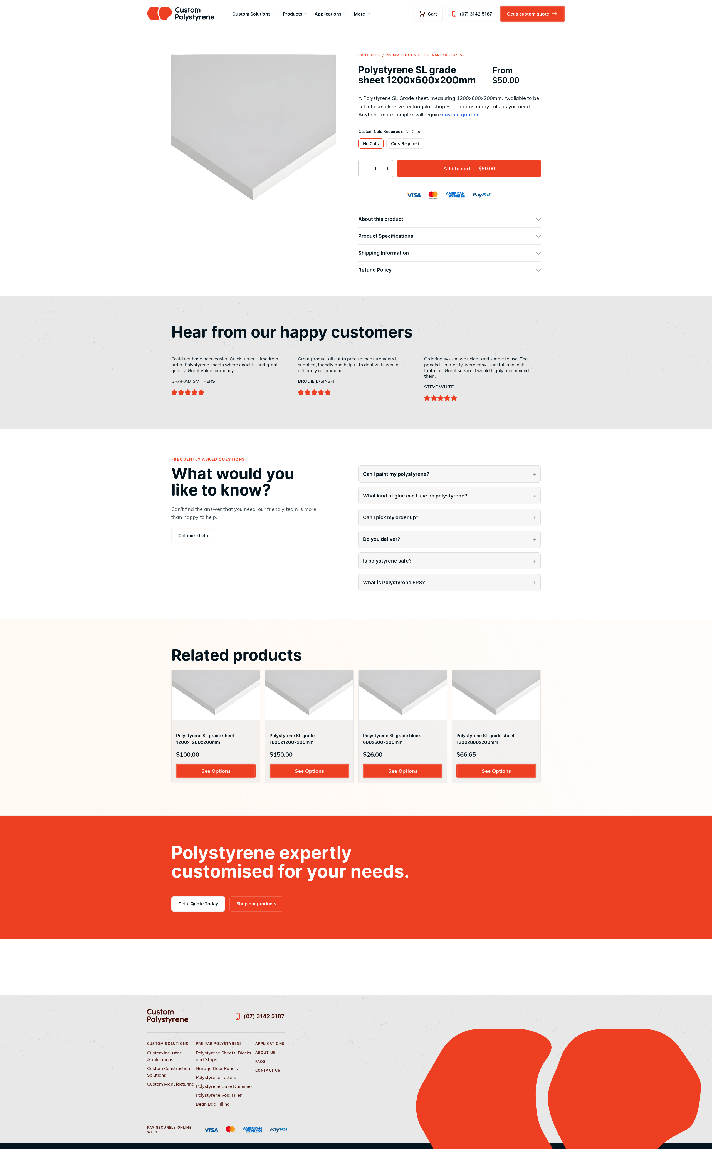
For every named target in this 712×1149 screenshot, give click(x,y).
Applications (328, 14)
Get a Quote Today (198, 904)
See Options (216, 771)
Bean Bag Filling (213, 1104)
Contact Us (268, 1070)
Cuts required (405, 143)
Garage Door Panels (217, 1068)
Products (292, 14)
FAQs (260, 1061)
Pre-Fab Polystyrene (219, 1044)
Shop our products (256, 904)
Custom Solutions (251, 14)
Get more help (193, 535)
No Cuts (371, 143)
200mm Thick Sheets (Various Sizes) (425, 55)
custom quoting (461, 114)
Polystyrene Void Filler (219, 1095)
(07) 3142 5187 (476, 14)
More (359, 14)
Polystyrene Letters (216, 1077)
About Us (265, 1053)
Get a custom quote (528, 14)
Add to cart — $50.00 (469, 168)
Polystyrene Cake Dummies (224, 1086)
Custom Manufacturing (170, 1084)
